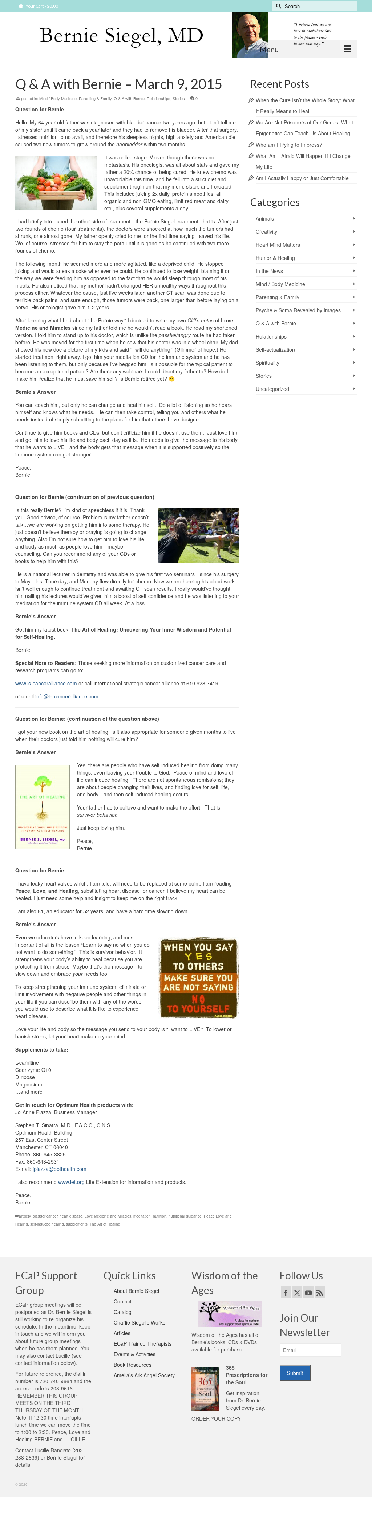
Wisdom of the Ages (214, 1334)
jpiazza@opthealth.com (59, 1168)
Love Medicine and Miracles (108, 1216)
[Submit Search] (277, 6)
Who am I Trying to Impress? (289, 144)
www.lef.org (71, 1181)
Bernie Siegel (62, 1457)
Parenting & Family (95, 98)
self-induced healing (47, 1224)
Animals (265, 218)
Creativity (266, 231)
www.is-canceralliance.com (46, 683)
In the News (269, 270)
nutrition (159, 1216)
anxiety (25, 1216)
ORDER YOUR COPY (216, 1418)
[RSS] (320, 1292)
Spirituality (267, 362)
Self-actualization (275, 349)
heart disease (71, 1216)
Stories (179, 98)
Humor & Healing (275, 257)
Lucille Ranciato (53, 1450)
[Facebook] (286, 1292)
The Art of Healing (105, 1224)
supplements (77, 1224)
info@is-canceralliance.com (66, 696)
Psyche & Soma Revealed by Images (298, 310)
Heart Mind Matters (278, 244)
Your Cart (41, 6)
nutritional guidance (185, 1216)
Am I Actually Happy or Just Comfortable (302, 178)
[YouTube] (308, 1292)
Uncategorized (272, 388)
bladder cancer (45, 1216)
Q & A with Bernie (129, 98)
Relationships (158, 98)
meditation (142, 1216)
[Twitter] (297, 1292)
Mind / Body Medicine (58, 98)
